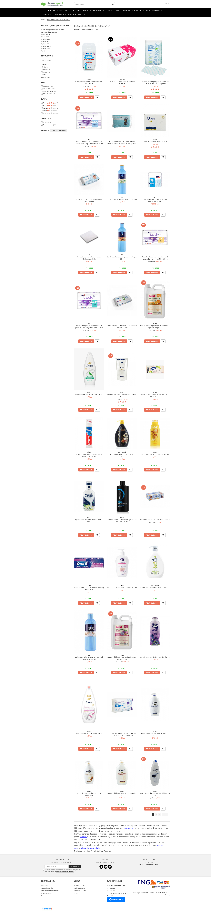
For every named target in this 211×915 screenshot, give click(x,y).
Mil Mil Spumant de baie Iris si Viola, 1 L (155, 657)
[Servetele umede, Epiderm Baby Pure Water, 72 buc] (89, 179)
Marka (89, 80)
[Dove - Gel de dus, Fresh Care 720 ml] (89, 369)
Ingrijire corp (45, 44)
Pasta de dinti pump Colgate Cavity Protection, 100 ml (89, 455)
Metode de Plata (79, 885)
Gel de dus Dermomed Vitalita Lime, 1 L (154, 587)
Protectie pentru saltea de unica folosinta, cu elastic (89, 258)
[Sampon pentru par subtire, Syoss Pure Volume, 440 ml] (122, 496)
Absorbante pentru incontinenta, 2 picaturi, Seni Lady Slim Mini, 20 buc (155, 258)
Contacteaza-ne (117, 899)
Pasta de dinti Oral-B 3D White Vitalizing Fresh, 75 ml (89, 588)
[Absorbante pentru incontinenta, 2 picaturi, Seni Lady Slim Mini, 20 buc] (155, 237)
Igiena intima (45, 34)
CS (122, 197)
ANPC (76, 893)
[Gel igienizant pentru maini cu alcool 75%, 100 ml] (89, 57)
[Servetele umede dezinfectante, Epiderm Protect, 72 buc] (122, 300)
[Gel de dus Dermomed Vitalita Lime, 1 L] (155, 562)
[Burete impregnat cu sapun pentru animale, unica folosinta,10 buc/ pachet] (122, 121)
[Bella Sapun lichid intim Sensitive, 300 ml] (122, 562)
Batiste (45, 72)
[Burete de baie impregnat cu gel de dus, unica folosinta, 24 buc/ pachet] (155, 57)
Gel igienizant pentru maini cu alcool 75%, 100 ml (89, 83)
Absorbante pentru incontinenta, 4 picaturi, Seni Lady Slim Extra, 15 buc (89, 327)
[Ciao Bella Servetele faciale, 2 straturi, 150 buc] (122, 57)
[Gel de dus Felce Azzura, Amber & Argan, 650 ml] (122, 237)
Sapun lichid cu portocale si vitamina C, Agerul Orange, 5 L (154, 327)
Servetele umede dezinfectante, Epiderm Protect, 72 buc (122, 327)
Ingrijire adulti (45, 39)
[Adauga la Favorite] (97, 97)
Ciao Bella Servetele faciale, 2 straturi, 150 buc (122, 83)
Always (45, 70)
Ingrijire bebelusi (46, 41)
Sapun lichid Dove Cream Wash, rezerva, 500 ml (122, 395)
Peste (45, 103)
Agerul (45, 64)
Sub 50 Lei (46, 86)
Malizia (89, 517)
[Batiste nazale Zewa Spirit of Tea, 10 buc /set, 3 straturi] (155, 369)
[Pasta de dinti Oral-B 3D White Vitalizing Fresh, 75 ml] (89, 562)
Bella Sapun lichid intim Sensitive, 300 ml (122, 587)
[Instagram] (110, 867)
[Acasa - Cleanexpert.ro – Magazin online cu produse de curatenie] (52, 4)
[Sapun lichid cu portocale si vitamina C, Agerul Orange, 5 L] (155, 300)
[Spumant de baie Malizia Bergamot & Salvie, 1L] (89, 496)
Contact (43, 896)
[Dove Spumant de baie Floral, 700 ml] (89, 704)
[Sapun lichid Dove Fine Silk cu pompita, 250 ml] (122, 772)
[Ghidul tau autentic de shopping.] (47, 909)
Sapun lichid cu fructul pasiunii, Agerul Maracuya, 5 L (121, 658)
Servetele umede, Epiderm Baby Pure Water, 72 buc (89, 200)
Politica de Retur (79, 888)
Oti (155, 517)
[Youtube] (105, 867)
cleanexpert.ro (128, 828)
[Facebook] (101, 867)
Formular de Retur (80, 891)
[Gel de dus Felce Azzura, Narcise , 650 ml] (122, 179)
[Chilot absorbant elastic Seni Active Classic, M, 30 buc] (155, 180)
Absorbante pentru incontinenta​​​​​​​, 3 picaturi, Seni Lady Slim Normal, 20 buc (89, 142)
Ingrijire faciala (46, 46)
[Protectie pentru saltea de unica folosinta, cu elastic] (89, 237)
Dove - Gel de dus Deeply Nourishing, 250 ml (155, 794)
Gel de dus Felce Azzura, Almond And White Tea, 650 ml (89, 658)
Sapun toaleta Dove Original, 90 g (155, 141)
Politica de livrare (46, 893)
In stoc (45, 122)
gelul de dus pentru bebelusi (90, 848)
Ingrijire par (45, 51)
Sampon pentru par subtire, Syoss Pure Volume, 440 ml (121, 521)
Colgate (88, 452)
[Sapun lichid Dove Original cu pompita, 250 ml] (155, 704)
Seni (89, 139)
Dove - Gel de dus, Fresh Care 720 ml (89, 394)
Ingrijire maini (45, 48)
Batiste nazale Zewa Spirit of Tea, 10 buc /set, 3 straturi (155, 395)
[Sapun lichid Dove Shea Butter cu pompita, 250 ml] (89, 772)
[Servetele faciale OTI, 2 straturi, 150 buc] (155, 496)
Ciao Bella (122, 80)
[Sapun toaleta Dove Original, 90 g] (155, 120)
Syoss (122, 517)
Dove (155, 139)
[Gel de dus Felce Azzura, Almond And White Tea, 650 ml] (89, 631)
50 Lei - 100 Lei (48, 89)
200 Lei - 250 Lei (48, 94)
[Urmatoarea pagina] (166, 814)
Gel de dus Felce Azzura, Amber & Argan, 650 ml (122, 258)
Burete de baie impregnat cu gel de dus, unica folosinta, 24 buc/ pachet (155, 83)
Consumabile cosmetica (49, 32)
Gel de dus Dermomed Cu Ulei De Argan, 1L (122, 455)
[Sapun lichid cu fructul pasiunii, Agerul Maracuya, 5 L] (122, 632)
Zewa (155, 392)
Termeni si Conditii (47, 888)
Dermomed (122, 452)
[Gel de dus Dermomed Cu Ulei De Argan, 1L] (122, 433)
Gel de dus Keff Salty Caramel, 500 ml (155, 454)
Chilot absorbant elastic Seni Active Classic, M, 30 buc (155, 200)
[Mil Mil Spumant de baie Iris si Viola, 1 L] (155, 631)
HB (89, 255)
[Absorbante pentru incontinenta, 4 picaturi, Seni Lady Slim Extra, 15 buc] (89, 300)
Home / (44, 20)
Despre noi (44, 885)
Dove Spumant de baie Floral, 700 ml (89, 733)
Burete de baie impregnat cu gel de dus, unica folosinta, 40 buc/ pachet (122, 734)
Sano (155, 452)
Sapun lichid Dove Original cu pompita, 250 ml (154, 734)
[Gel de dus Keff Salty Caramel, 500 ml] (155, 433)
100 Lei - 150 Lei (48, 91)
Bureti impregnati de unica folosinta (53, 30)
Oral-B (89, 585)
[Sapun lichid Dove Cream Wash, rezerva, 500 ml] (122, 369)
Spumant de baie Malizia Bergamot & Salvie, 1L (89, 521)
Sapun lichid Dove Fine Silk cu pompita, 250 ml (121, 794)
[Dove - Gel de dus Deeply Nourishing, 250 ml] (155, 772)
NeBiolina (83, 837)
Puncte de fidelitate (76, 15)
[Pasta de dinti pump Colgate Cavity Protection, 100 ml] (89, 433)
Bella (44, 75)
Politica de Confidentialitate (65, 872)
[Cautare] (113, 4)
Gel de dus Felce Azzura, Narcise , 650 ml (122, 199)
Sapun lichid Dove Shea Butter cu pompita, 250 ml (89, 794)
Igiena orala (45, 37)
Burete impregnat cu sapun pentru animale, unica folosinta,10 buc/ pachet (121, 142)
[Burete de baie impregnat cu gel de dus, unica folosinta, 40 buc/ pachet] (122, 704)
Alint (44, 67)
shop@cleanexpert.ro (149, 865)
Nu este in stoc (48, 125)
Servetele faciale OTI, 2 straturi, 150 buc (155, 520)
